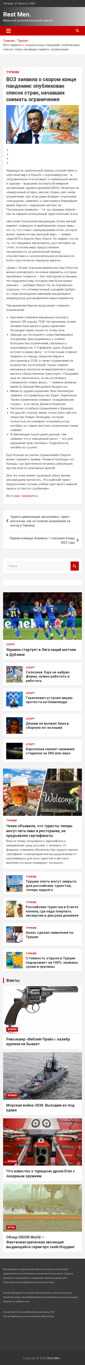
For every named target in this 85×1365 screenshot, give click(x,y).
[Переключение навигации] (8, 31)
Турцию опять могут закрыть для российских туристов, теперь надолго (51, 885)
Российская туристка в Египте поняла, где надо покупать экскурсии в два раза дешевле (52, 911)
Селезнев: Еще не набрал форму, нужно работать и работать (48, 676)
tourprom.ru (29, 496)
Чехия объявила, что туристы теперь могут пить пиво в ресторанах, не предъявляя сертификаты (39, 831)
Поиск (75, 566)
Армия (12, 1029)
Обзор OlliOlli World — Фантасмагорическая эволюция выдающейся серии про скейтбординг (40, 1242)
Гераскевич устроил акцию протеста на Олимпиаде (49, 700)
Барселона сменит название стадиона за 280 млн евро (50, 751)
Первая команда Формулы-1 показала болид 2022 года (42, 540)
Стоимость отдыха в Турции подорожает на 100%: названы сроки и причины (52, 962)
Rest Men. (17, 14)
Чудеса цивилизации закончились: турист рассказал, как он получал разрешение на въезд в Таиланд (40, 521)
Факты (13, 980)
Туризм (12, 72)
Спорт (10, 644)
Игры (11, 1227)
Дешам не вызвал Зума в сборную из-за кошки (47, 725)
